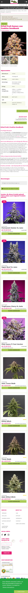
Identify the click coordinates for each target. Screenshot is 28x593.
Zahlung (4, 515)
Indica (19, 10)
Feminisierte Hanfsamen (11, 10)
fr (23, 5)
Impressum (19, 518)
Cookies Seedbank (5, 30)
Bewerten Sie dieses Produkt (10, 188)
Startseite (3, 10)
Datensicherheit (6, 521)
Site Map (18, 515)
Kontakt (18, 521)
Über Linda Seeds (20, 523)
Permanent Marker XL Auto (12, 228)
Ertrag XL (3, 12)
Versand (4, 513)
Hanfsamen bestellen (5, 527)
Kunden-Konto (6, 518)
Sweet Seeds (4, 342)
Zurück (4, 23)
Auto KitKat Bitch (8, 497)
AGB (17, 513)
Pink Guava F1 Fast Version (12, 344)
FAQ (3, 523)
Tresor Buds (6, 459)
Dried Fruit (8, 12)
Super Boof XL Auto (9, 267)
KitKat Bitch (6, 421)
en (21, 5)
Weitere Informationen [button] (8, 587)
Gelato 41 (19, 136)
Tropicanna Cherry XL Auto (12, 306)
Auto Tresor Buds (8, 383)
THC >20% (24, 10)
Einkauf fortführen (22, 111)
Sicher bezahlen (5, 576)
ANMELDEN (6, 552)
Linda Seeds (4, 495)
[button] (7, 591)
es (19, 5)
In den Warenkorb (21, 122)
